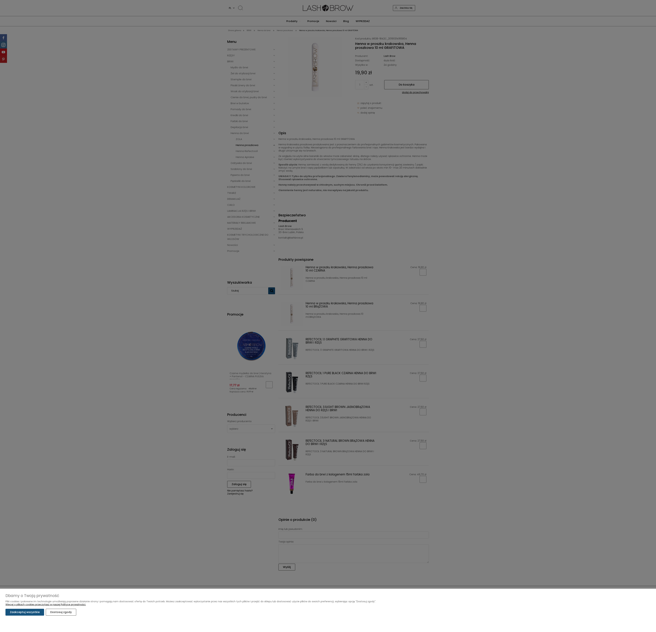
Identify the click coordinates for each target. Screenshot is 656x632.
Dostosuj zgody (61, 612)
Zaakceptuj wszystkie (25, 612)
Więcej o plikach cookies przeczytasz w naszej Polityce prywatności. (45, 604)
